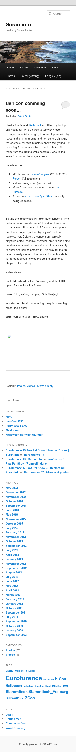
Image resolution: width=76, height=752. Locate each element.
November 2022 (16, 497)
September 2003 (16, 635)
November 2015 (16, 519)
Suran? (24, 67)
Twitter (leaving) (30, 76)
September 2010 (16, 621)
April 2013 (12, 555)
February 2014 (15, 532)
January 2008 (14, 630)
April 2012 (12, 590)
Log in (10, 714)
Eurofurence (24, 677)
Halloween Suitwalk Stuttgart (24, 434)
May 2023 (12, 488)
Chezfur (10, 670)
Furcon (17, 178)
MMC (9, 417)
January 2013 (14, 559)
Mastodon (40, 67)
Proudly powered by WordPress (38, 744)
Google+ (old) (53, 76)
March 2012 (13, 595)
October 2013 (14, 541)
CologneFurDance (25, 670)
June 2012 (12, 581)
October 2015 (14, 523)
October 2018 (14, 501)
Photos (11, 76)
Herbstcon (28, 686)
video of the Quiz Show (38, 196)
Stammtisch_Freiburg (48, 691)
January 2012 (14, 604)
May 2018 (12, 514)
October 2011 (14, 608)
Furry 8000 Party (16, 426)
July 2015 (12, 528)
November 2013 (16, 537)
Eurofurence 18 (34, 455)
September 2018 (16, 506)
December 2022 (16, 492)
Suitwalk (12, 698)
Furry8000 (48, 679)
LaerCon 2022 (14, 421)
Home (10, 67)
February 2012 (15, 599)
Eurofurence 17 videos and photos (46, 472)
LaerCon (40, 686)
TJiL (22, 698)
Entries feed (13, 719)
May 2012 (12, 586)
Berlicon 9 (35, 125)
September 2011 (16, 612)
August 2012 (14, 572)
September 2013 (16, 546)
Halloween (14, 685)
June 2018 (12, 510)
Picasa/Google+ (39, 174)
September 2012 (16, 568)
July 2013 (12, 550)
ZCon (30, 698)
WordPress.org (15, 728)
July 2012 (12, 577)
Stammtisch (17, 691)
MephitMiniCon (53, 686)
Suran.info (18, 24)
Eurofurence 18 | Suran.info (24, 459)
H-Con (60, 679)
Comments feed (16, 723)
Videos (56, 67)
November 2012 (16, 563)
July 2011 (12, 617)
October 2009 (14, 626)
